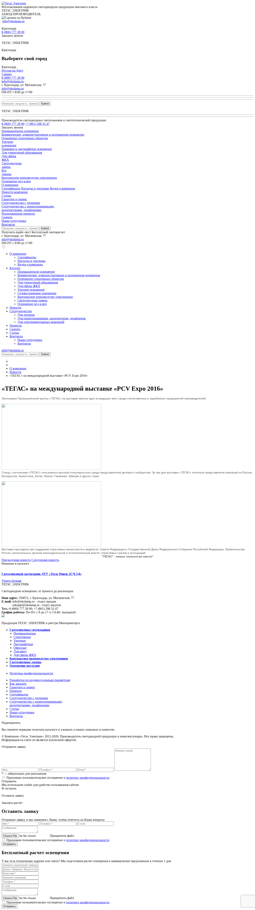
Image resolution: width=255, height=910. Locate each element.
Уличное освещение (31, 289)
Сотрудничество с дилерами (21, 203)
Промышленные (25, 633)
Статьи (6, 195)
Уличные (20, 640)
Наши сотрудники (14, 220)
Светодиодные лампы (32, 300)
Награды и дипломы (35, 188)
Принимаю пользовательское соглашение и (57, 777)
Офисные (20, 647)
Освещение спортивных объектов (41, 279)
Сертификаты (11, 188)
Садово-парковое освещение (37, 293)
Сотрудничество (21, 311)
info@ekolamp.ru (13, 21)
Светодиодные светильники (30, 629)
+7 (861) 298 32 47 (37, 123)
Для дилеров (26, 314)
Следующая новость (45, 560)
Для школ (20, 651)
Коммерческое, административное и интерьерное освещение (59, 275)
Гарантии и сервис (14, 199)
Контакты (8, 224)
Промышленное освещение (36, 271)
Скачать (7, 217)
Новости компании (15, 192)
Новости (15, 307)
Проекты (16, 325)
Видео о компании (62, 188)
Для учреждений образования (38, 282)
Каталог (15, 268)
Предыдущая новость (16, 560)
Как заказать (18, 683)
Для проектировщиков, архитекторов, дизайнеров (52, 318)
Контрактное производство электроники (45, 296)
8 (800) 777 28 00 (13, 32)
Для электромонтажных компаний (41, 322)
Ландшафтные (23, 644)
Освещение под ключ (32, 304)
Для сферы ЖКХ (29, 286)
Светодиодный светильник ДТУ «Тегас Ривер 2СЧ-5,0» (42, 574)
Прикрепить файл (62, 835)
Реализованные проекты (18, 213)
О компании (10, 185)
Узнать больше (12, 580)
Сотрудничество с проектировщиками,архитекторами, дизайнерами (28, 208)
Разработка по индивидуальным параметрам (40, 680)
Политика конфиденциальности (31, 673)
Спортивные (22, 637)
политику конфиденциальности (87, 777)
